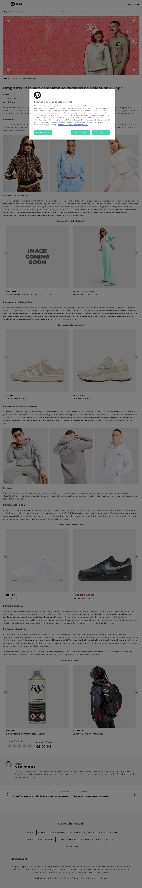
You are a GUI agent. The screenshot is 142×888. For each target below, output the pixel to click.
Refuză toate (80, 132)
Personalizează (42, 132)
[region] (72, 114)
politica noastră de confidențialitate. (73, 125)
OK (101, 132)
